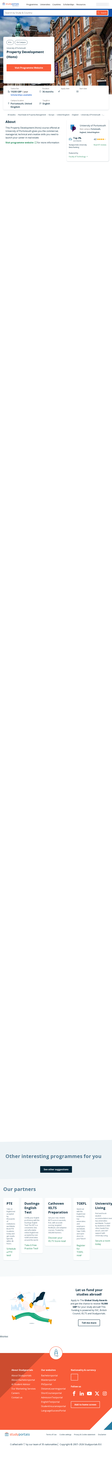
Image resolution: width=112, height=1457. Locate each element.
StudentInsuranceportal (53, 1406)
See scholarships (52, 1068)
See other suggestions (56, 1169)
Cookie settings (65, 1434)
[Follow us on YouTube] (89, 1393)
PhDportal (46, 1384)
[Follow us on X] (97, 1393)
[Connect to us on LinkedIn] (82, 1393)
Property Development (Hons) (73, 179)
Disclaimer (102, 1434)
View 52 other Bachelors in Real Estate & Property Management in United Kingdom (73, 665)
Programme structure (21, 189)
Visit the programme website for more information (74, 396)
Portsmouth (95, 129)
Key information (24, 176)
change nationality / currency (55, 917)
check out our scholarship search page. (61, 1128)
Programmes (32, 4)
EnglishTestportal (50, 1401)
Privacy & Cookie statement (84, 1434)
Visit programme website (19, 142)
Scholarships (68, 4)
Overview (27, 182)
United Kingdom (63, 115)
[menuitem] (32, 4)
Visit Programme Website (29, 67)
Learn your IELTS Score (90, 569)
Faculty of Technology (77, 156)
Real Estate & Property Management (32, 115)
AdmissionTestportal (52, 1397)
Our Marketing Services (23, 1388)
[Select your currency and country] (74, 1377)
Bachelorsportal (49, 1375)
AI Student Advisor (20, 1384)
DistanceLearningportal (53, 1388)
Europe (51, 115)
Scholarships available (21, 95)
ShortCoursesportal (51, 1393)
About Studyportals (21, 1375)
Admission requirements (19, 195)
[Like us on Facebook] (74, 1393)
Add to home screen (85, 1404)
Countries (56, 4)
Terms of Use (51, 1434)
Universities (45, 4)
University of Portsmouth (16, 48)
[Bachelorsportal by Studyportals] (11, 4)
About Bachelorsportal (23, 1379)
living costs (50, 992)
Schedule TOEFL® (93, 520)
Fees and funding (23, 202)
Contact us (16, 1397)
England (75, 115)
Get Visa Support (93, 1014)
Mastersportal (48, 1379)
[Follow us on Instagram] (104, 1393)
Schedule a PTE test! (92, 536)
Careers (15, 1393)
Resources (81, 4)
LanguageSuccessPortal (53, 1410)
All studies (12, 115)
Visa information (23, 215)
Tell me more (89, 1322)
